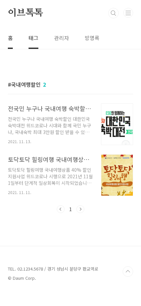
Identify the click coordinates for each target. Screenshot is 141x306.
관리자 (61, 38)
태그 (33, 38)
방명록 (92, 38)
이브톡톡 (25, 13)
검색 (113, 13)
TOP (128, 271)
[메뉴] (128, 13)
